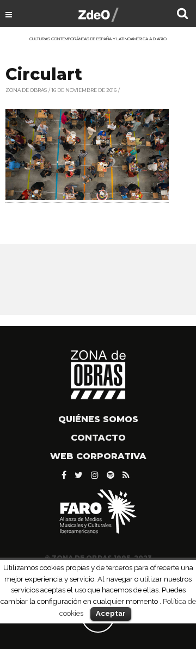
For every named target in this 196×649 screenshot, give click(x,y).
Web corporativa (98, 456)
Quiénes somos (98, 419)
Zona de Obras (26, 90)
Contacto (98, 437)
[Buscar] (182, 14)
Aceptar (111, 613)
